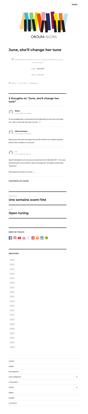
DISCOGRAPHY (15, 377)
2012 (12, 310)
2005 (12, 342)
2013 (12, 306)
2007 (12, 333)
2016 (12, 292)
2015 (12, 296)
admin (14, 83)
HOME (11, 361)
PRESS (11, 393)
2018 (12, 283)
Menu (75, 5)
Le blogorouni (34, 83)
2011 (12, 315)
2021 (12, 269)
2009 (12, 324)
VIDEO (11, 387)
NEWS (11, 366)
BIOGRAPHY (14, 372)
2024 (12, 260)
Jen (36, 74)
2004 (12, 347)
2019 (12, 278)
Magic (33, 68)
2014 (12, 301)
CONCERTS (13, 382)
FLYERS (11, 398)
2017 (12, 287)
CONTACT (13, 403)
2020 (12, 274)
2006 (12, 338)
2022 (12, 264)
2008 (12, 329)
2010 (12, 319)
